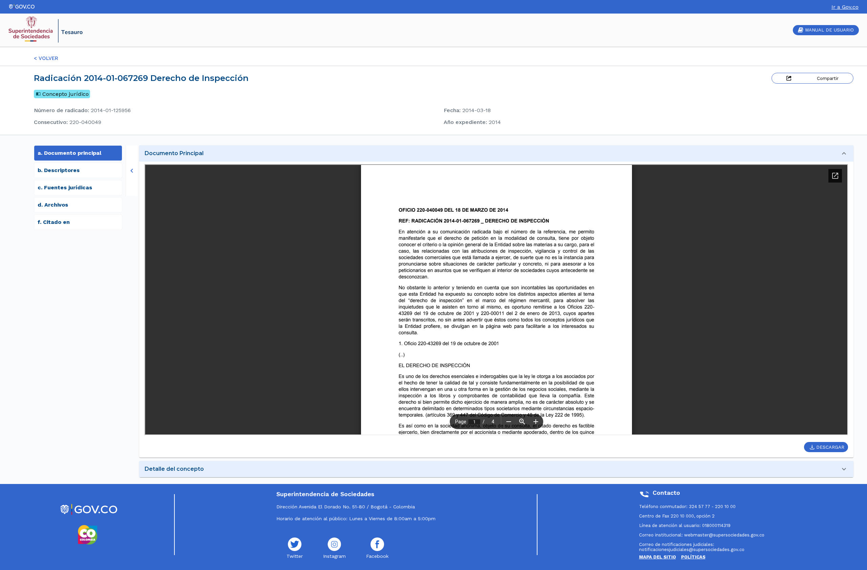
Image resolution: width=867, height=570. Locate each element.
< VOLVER (46, 58)
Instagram (334, 556)
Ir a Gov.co (845, 7)
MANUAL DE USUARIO (829, 30)
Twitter (295, 556)
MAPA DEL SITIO (657, 557)
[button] (496, 153)
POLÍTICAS (693, 557)
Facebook (377, 556)
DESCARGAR (830, 447)
